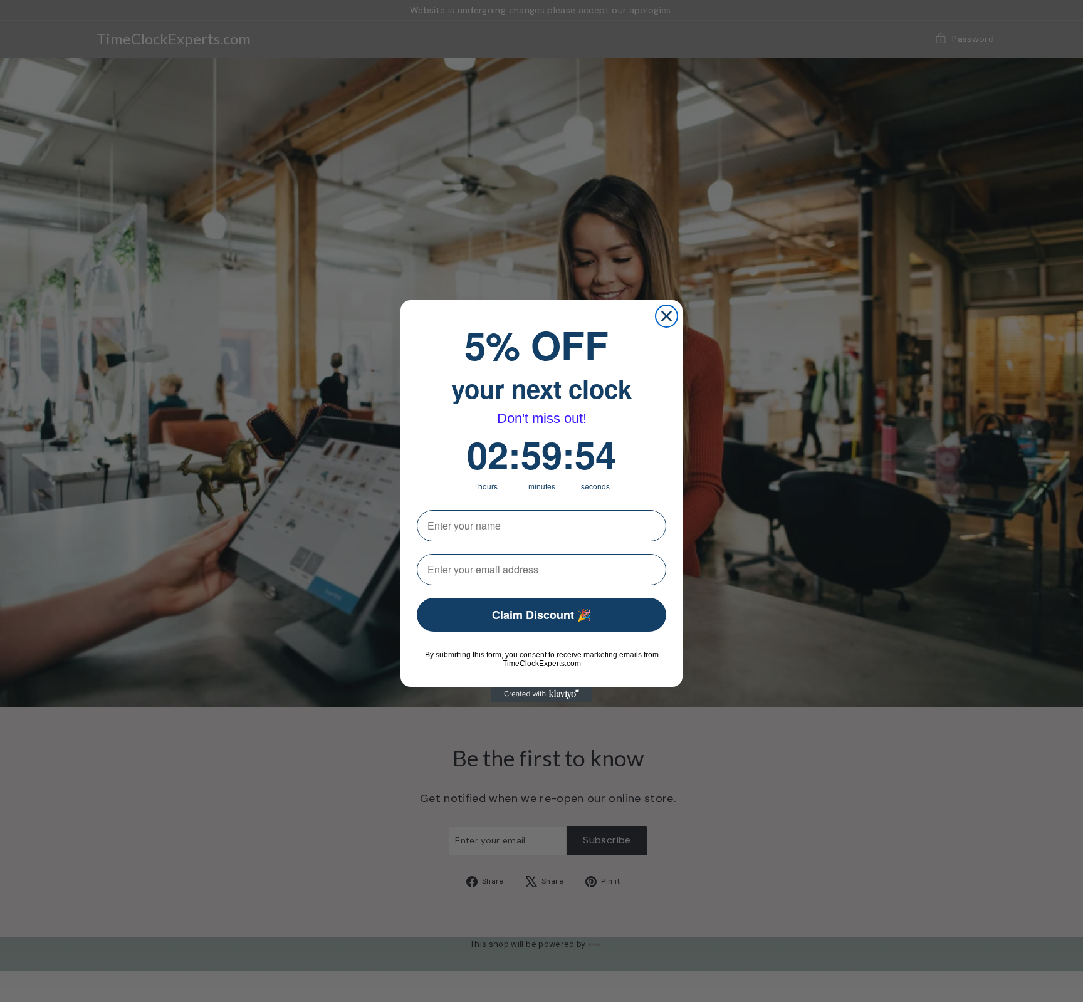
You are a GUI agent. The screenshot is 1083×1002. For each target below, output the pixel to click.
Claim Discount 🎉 (541, 615)
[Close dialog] (667, 316)
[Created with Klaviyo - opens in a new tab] (541, 694)
